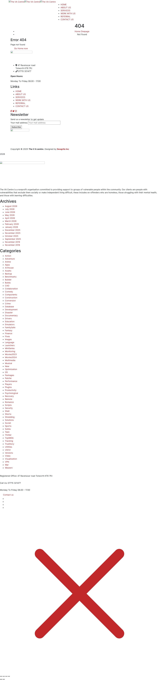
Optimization (11, 369)
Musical (8, 363)
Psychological (11, 393)
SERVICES (20, 97)
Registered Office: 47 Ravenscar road (17, 476)
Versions (9, 453)
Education (9, 321)
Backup (8, 273)
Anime (8, 262)
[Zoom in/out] (1, 676)
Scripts (8, 405)
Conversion (10, 300)
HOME (18, 91)
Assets (8, 270)
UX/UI (7, 450)
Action (8, 256)
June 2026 (10, 212)
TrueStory (9, 444)
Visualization (11, 459)
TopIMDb (9, 438)
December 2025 (12, 230)
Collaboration (11, 288)
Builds (8, 282)
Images (8, 339)
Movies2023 (11, 354)
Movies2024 (11, 357)
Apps (7, 264)
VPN (7, 462)
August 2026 (11, 206)
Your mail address (19, 122)
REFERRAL (20, 103)
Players (8, 384)
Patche (8, 378)
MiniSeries (10, 348)
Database (9, 306)
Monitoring (10, 351)
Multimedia (10, 360)
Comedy (9, 291)
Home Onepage (82, 31)
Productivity (10, 390)
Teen (7, 432)
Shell (7, 411)
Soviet (8, 423)
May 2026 (10, 215)
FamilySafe (10, 327)
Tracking (9, 441)
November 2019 (12, 242)
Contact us (8, 495)
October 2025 (11, 236)
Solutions (9, 420)
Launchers (10, 345)
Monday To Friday (8, 490)
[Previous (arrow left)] (1, 679)
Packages (9, 375)
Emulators (9, 324)
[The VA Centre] (16, 1)
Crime (8, 303)
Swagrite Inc (63, 149)
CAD (7, 285)
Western (9, 468)
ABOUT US (21, 94)
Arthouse (9, 267)
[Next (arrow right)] (4, 679)
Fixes (7, 336)
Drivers (8, 318)
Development (11, 309)
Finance (8, 333)
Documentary (11, 315)
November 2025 (12, 233)
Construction (11, 297)
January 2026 (11, 227)
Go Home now (21, 48)
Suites (8, 429)
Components (11, 294)
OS (6, 372)
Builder (8, 279)
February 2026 (12, 224)
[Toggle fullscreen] (4, 676)
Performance (11, 381)
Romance (9, 402)
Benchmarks (10, 276)
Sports (8, 426)
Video (7, 456)
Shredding (10, 417)
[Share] (6, 676)
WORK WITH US (23, 100)
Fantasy (8, 330)
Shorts (8, 414)
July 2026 (9, 209)
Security (9, 408)
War (7, 465)
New (7, 366)
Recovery (9, 396)
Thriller (8, 435)
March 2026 (10, 221)
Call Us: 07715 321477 (10, 483)
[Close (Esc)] (9, 676)
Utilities (8, 447)
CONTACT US (22, 106)
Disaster (9, 312)
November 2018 (12, 245)
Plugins (8, 387)
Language (9, 342)
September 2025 (13, 239)
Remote (8, 399)
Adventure (10, 259)
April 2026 (10, 218)
